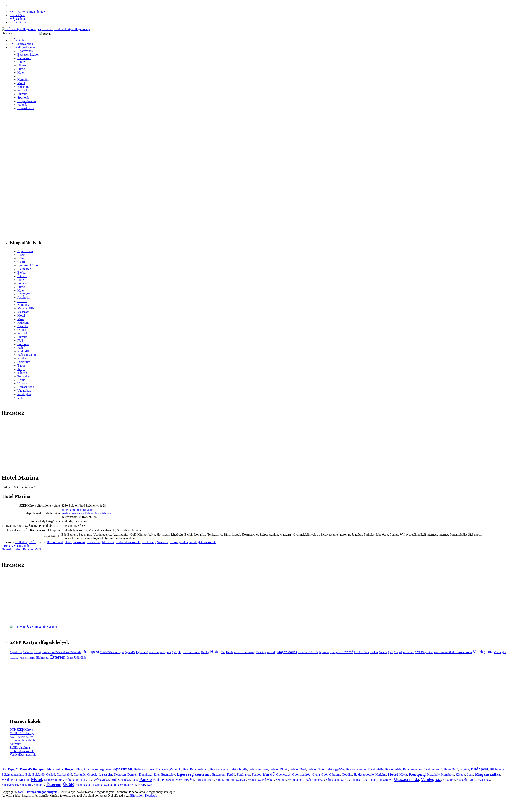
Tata (365, 779)
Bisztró (21, 254)
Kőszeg (460, 774)
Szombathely (296, 779)
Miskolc (313, 652)
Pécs (366, 652)
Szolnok (281, 779)
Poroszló (201, 779)
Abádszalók (91, 769)
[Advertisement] (17, 176)
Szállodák (23, 351)
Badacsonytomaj (32, 652)
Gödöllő (347, 774)
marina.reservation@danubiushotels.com (86, 513)
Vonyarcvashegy (479, 779)
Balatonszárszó (432, 769)
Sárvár (451, 652)
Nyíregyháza (336, 652)
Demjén (132, 774)
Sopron (383, 652)
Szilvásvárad (408, 652)
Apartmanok (25, 51)
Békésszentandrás (13, 774)
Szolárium (23, 362)
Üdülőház (80, 657)
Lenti (470, 774)
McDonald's (303, 652)
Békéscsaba (497, 769)
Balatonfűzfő (316, 769)
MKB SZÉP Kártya (22, 733)
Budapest (90, 651)
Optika (21, 329)
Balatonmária (393, 769)
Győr (174, 652)
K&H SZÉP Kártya (22, 736)
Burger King (73, 769)
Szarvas (241, 779)
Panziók (22, 90)
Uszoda (22, 383)
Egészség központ (28, 54)
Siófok (374, 652)
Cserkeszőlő (64, 774)
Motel (21, 83)
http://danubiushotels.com (77, 509)
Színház (22, 104)
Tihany (373, 779)
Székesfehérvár (441, 652)
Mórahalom (72, 779)
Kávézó (22, 76)
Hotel (20, 72)
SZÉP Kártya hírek (424, 652)
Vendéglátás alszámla (202, 542)
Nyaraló (22, 326)
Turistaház (23, 376)
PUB (20, 340)
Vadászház (24, 390)
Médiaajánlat (18, 18)
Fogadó (22, 283)
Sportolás (23, 97)
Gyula (167, 652)
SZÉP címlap (18, 40)
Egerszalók (130, 652)
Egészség (142, 652)
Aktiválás (15, 744)
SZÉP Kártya (18, 22)
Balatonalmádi (199, 769)
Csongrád (80, 774)
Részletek (151, 795)
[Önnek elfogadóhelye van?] (34, 626)
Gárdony (334, 774)
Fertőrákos (243, 774)
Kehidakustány (248, 652)
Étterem (22, 61)
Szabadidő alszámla (128, 542)
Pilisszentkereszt (172, 779)
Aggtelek (105, 769)
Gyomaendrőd (301, 774)
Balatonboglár (48, 652)
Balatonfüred (55, 542)
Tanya (21, 369)
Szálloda (162, 542)
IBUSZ (237, 652)
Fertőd (231, 774)
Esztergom (218, 774)
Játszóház (79, 542)
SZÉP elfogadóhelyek (23, 47)
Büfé (20, 258)
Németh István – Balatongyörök (22, 549)
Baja (185, 769)
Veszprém (14, 658)
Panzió (347, 652)
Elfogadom (137, 795)
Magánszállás (25, 308)
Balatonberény (219, 769)
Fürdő (21, 69)
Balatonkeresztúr (356, 769)
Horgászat (23, 294)
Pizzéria (22, 94)
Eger (121, 652)
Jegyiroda (23, 297)
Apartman (16, 652)
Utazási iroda (25, 108)
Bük (28, 774)
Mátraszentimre (53, 779)
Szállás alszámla (20, 747)
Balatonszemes (412, 769)
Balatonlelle (75, 652)
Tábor (21, 365)
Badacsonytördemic (168, 769)
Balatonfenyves (258, 769)
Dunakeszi (145, 774)
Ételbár (21, 272)
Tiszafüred (385, 779)
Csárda (21, 261)
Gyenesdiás (283, 774)
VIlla (21, 657)
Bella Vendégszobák (17, 545)
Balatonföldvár (279, 769)
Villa (20, 397)
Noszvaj (86, 779)
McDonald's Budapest (31, 769)
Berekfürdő (451, 769)
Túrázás (22, 372)
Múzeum (23, 86)
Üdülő (21, 380)
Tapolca (356, 779)
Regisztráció (17, 15)
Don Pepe (8, 769)
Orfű (114, 779)
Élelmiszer (24, 58)
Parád (156, 779)
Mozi (20, 319)
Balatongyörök (334, 769)
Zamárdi (39, 784)
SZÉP (32, 542)
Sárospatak (333, 779)
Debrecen (112, 652)
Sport (390, 652)
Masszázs (23, 312)
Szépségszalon (26, 101)
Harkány (205, 652)
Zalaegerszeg (10, 784)
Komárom (447, 774)
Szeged (398, 652)
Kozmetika (93, 542)
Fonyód (159, 652)
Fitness (21, 65)
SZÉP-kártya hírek (21, 44)
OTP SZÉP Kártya (21, 729)
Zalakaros (30, 657)
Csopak (92, 774)
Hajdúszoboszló (189, 652)
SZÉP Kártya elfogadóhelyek (28, 11)
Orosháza (124, 779)
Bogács (464, 769)
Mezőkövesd (10, 779)
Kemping (23, 79)
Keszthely (271, 652)
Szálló (21, 347)
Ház (223, 652)
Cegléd (50, 774)
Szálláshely (149, 542)
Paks (135, 779)
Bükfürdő (38, 774)
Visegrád (462, 779)
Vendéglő (500, 652)
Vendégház (24, 394)
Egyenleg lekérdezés (22, 740)
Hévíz (229, 652)
